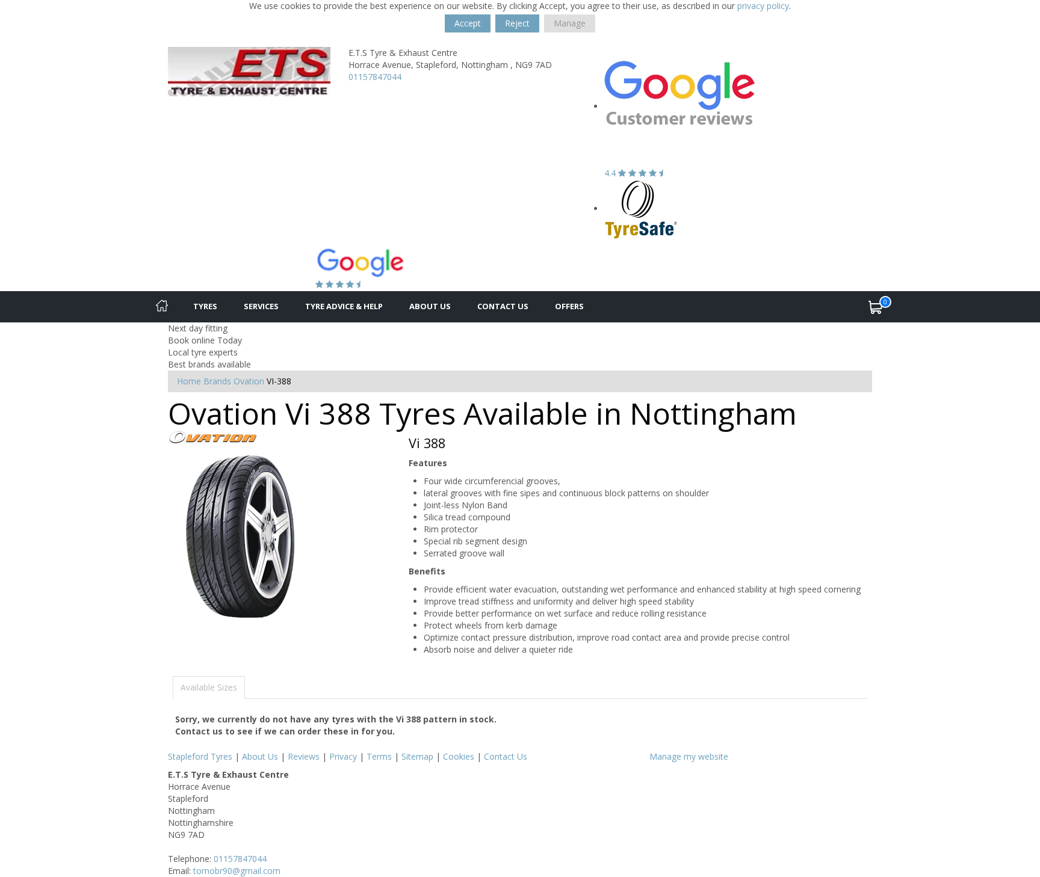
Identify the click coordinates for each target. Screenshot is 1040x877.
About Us (430, 306)
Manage (570, 23)
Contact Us (502, 306)
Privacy (343, 756)
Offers (569, 306)
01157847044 (374, 76)
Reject (517, 23)
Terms (379, 756)
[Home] (162, 306)
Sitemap (417, 756)
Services (261, 306)
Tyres (205, 306)
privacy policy (763, 5)
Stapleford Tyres (200, 756)
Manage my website (688, 756)
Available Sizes (209, 687)
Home (189, 381)
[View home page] (249, 70)
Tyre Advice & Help (344, 306)
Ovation (249, 381)
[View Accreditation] (641, 208)
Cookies (458, 756)
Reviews (304, 756)
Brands (217, 381)
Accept (467, 23)
